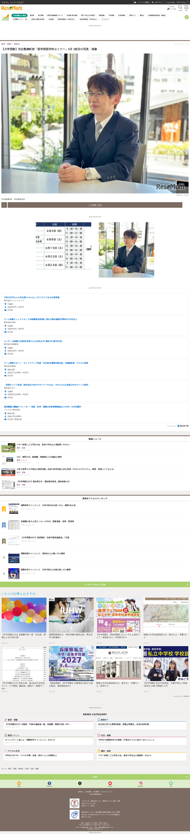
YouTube (110, 786)
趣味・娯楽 (106, 751)
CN (174, 9)
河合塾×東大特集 (72, 15)
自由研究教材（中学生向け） (89, 19)
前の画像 (4, 205)
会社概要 (96, 791)
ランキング (105, 19)
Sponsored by (171, 426)
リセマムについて (106, 791)
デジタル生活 (14, 751)
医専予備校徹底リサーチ (55, 15)
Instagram (140, 786)
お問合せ (80, 791)
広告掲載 (88, 791)
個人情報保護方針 (96, 794)
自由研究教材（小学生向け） (67, 19)
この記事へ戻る (95, 205)
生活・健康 (106, 735)
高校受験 (102, 15)
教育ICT (104, 720)
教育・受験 (13, 720)
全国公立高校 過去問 (37, 19)
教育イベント (14, 735)
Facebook (49, 786)
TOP (95, 777)
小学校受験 (121, 15)
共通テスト (132, 15)
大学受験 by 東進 (19, 15)
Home (19, 786)
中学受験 (111, 15)
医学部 (32, 15)
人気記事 (51, 19)
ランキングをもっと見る (95, 584)
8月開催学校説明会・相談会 (157, 15)
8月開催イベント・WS (20, 19)
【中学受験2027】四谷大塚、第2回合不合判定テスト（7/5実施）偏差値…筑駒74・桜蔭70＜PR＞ (23, 686)
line (171, 786)
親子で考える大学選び (88, 15)
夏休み (142, 15)
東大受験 (41, 15)
